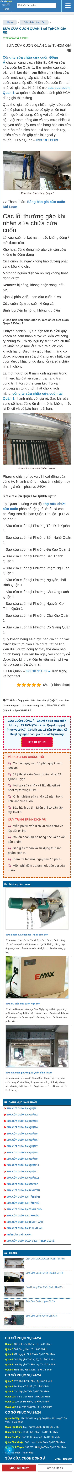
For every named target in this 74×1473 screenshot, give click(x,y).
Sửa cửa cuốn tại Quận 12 (23, 1177)
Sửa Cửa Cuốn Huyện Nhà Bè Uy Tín (44, 1273)
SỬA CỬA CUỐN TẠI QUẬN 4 (22, 1127)
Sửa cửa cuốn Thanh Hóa (19, 1452)
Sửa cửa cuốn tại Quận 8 (22, 1152)
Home (10, 22)
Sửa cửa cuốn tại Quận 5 (22, 1133)
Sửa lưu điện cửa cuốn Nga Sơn (23, 1003)
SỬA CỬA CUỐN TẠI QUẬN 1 (22, 1108)
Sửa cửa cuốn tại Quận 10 (23, 1165)
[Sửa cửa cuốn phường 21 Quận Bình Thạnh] (37, 1047)
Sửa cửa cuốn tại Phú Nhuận (24, 1228)
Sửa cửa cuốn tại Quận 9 (22, 1159)
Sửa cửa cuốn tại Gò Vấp (22, 1184)
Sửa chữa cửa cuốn (34, 22)
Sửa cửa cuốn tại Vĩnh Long (24, 1209)
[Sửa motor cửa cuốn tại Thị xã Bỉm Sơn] (37, 909)
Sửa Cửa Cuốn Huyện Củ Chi (40, 1301)
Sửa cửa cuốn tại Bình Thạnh (25, 1222)
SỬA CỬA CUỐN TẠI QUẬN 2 (22, 1114)
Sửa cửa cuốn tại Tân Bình (23, 1197)
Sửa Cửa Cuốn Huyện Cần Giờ (41, 1315)
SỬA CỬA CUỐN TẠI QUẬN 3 (22, 1121)
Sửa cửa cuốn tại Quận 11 (23, 1171)
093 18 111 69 (47, 140)
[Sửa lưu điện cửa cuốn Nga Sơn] (37, 978)
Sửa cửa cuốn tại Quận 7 (22, 1146)
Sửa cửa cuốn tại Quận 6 (22, 1140)
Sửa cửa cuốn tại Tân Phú (23, 1203)
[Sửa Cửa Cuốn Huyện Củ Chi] (14, 1305)
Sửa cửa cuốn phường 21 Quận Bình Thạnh (29, 1072)
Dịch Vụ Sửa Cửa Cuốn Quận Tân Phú (45, 1258)
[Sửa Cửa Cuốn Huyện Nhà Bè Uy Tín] (14, 1277)
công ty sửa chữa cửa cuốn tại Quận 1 (37, 700)
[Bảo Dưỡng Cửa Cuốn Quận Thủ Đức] (14, 1291)
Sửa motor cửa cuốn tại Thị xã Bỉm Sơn (27, 934)
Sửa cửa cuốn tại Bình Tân (23, 1190)
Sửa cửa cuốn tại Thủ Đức (23, 1215)
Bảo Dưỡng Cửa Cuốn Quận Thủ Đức (45, 1287)
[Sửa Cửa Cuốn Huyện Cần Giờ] (14, 1320)
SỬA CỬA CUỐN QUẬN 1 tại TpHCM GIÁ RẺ (31, 1241)
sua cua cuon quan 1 (34, 705)
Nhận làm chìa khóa (19, 1234)
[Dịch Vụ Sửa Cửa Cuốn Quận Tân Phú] (14, 1263)
